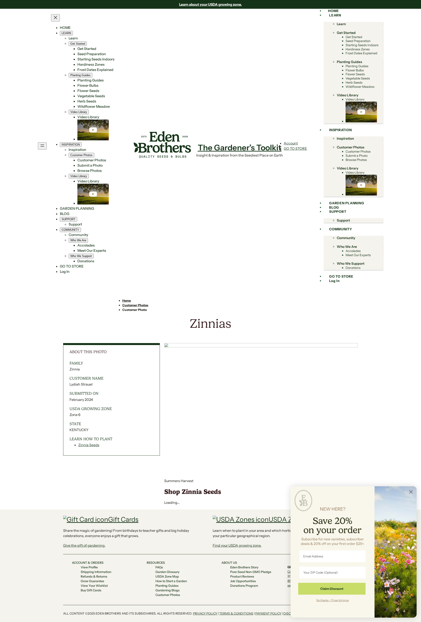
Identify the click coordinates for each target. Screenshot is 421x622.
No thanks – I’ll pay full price (332, 600)
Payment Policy (268, 613)
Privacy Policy (205, 613)
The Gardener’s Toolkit (240, 147)
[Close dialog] (411, 492)
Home (126, 301)
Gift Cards (123, 519)
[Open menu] (42, 146)
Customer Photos (135, 305)
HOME (65, 27)
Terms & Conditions (236, 613)
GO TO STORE (295, 148)
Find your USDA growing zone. (237, 545)
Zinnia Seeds (88, 445)
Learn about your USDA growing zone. (210, 4)
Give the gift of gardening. (84, 545)
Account (291, 143)
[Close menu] (55, 17)
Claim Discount (331, 589)
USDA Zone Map (293, 519)
